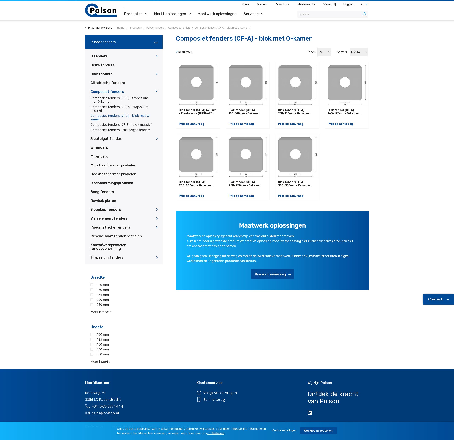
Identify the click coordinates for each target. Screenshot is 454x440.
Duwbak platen (103, 200)
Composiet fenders (107, 91)
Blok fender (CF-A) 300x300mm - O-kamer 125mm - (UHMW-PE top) (295, 183)
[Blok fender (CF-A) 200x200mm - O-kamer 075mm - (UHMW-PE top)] (198, 156)
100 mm (103, 285)
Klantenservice (306, 4)
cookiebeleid (215, 433)
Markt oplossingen (170, 14)
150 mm (103, 290)
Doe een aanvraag (270, 274)
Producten (133, 14)
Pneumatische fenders (110, 227)
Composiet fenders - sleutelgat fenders (120, 130)
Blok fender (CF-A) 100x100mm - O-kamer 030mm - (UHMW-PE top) (246, 111)
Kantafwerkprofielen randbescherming (108, 246)
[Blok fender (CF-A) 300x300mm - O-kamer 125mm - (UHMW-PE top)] (297, 156)
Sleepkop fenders (105, 209)
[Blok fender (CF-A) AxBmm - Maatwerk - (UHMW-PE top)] (198, 84)
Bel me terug (214, 399)
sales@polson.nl (105, 413)
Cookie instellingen (284, 430)
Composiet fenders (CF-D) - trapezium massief (119, 108)
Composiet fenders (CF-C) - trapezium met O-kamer (119, 99)
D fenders (99, 56)
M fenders (99, 156)
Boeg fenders (102, 192)
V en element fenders (109, 218)
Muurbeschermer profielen (113, 165)
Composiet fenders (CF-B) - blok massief (121, 124)
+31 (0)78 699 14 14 (107, 406)
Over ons (262, 4)
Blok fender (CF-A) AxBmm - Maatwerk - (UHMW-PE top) (197, 111)
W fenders (99, 147)
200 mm (103, 299)
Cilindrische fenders (107, 83)
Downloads (283, 4)
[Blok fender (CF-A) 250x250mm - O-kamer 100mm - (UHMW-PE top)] (248, 156)
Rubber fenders (103, 42)
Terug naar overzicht (100, 27)
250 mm (103, 304)
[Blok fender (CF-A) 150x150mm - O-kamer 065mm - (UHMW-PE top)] (297, 84)
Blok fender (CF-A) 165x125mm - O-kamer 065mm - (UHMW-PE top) (345, 111)
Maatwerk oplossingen (217, 14)
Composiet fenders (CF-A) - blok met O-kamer (120, 117)
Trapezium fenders (106, 257)
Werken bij (329, 4)
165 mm (103, 295)
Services (251, 14)
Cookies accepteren (318, 430)
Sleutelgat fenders (106, 138)
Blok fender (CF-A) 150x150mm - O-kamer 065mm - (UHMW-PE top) (295, 111)
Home (245, 4)
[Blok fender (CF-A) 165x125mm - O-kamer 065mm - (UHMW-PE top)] (347, 84)
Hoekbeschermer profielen (113, 174)
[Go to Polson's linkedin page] (310, 412)
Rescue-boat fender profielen (116, 236)
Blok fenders (101, 74)
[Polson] (101, 10)
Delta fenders (102, 65)
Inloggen (348, 4)
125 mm (103, 339)
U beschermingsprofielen (111, 183)
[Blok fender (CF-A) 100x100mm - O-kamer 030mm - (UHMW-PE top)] (248, 84)
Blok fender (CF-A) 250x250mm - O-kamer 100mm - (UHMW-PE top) (245, 183)
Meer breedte (100, 312)
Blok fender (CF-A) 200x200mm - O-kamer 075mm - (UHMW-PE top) (196, 183)
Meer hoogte (100, 361)
